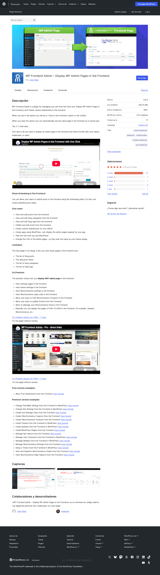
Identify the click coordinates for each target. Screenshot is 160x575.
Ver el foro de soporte (116, 214)
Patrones (41, 547)
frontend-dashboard (140, 140)
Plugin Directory (15, 12)
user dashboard (141, 145)
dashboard (131, 135)
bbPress (128, 543)
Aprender (70, 536)
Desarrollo (62, 90)
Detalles (18, 90)
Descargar (142, 78)
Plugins (41, 543)
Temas (40, 540)
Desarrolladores (73, 543)
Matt (127, 540)
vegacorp (65, 511)
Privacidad (13, 547)
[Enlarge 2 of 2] (97, 471)
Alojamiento (13, 543)
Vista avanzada (114, 151)
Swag (99, 547)
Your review (112, 194)
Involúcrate (100, 536)
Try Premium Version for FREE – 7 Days (29, 317)
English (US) (143, 125)
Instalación (48, 90)
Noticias (12, 540)
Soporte (144, 90)
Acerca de (13, 536)
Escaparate (42, 536)
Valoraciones (32, 90)
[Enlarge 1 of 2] (52, 471)
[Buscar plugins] (34, 20)
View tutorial (58, 394)
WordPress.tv (73, 547)
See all (145, 194)
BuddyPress (130, 547)
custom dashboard (140, 130)
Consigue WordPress (146, 4)
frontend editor (141, 135)
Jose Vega (33, 80)
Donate (99, 543)
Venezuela (35, 560)
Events (98, 540)
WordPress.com (131, 536)
